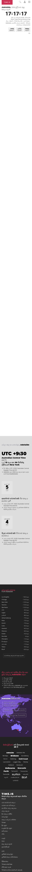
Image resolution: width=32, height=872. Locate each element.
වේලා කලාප (5, 811)
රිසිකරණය (5, 861)
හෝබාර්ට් (15, 780)
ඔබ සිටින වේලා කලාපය (9, 808)
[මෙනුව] (29, 2)
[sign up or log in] (25, 2)
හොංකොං (4, 644)
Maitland (11, 765)
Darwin (5, 759)
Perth (6, 771)
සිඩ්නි (3, 649)
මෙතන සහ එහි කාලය (8, 805)
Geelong (13, 759)
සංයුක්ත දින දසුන (7, 828)
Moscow (4, 631)
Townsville (6, 774)
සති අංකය (5, 831)
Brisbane (15, 756)
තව (29, 33)
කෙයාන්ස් (25, 774)
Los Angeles (5, 597)
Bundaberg (25, 755)
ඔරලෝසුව (5, 817)
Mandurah (19, 765)
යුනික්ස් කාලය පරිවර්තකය (10, 857)
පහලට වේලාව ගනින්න (9, 820)
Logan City (17, 762)
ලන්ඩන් (4, 615)
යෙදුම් (3, 838)
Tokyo (27, 29)
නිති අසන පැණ (6, 867)
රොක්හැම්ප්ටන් (15, 777)
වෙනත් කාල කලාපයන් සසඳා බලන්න (14, 655)
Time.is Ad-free (7, 864)
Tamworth (14, 771)
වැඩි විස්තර (26, 21)
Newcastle (22, 768)
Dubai (3, 633)
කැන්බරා (16, 774)
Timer (4, 822)
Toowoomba (24, 771)
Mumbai (4, 636)
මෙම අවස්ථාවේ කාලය (8, 802)
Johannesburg (6, 618)
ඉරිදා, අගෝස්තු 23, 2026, (20, 17)
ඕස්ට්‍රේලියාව (8, 745)
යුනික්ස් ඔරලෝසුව (7, 854)
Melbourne (10, 768)
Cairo (3, 626)
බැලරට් (6, 777)
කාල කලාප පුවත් (7, 844)
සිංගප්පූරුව (4, 641)
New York (5, 602)
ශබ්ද (3, 834)
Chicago (4, 599)
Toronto (4, 605)
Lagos (3, 612)
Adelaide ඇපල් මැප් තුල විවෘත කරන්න (14, 715)
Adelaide (10, 753)
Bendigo (5, 755)
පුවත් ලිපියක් (5, 847)
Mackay (25, 762)
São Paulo (5, 607)
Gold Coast (23, 759)
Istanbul (4, 628)
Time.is (7, 2)
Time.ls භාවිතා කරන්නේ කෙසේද (12, 870)
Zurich (4, 623)
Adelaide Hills (21, 752)
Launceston (6, 762)
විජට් (3, 841)
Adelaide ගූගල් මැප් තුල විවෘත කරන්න (14, 710)
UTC (3, 610)
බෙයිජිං (19, 29)
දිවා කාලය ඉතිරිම (7, 814)
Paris (12, 29)
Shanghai (5, 639)
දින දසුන (4, 825)
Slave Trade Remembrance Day (20, 19)
